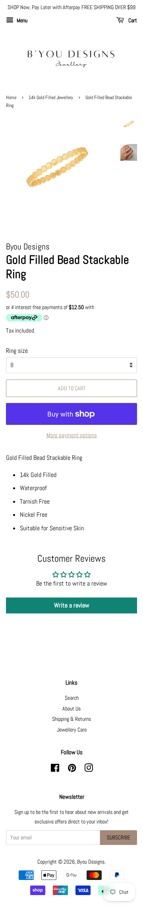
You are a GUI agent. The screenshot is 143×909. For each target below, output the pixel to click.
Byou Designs (90, 861)
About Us (71, 708)
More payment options (71, 435)
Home (11, 97)
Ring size (17, 350)
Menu (21, 20)
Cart (132, 20)
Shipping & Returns (71, 719)
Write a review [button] (71, 605)
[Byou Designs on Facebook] (55, 769)
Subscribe (118, 837)
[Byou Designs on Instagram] (88, 769)
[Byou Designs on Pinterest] (72, 769)
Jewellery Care (72, 729)
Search (72, 698)
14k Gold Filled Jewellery (51, 97)
